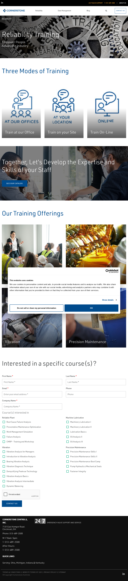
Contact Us (12, 504)
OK (91, 308)
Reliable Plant (8, 417)
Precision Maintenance (76, 447)
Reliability (6, 19)
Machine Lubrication (75, 417)
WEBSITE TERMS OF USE (32, 572)
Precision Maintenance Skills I (87, 345)
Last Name (71, 376)
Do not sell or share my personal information (36, 308)
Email (5, 388)
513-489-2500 (16, 533)
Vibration (6, 447)
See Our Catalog (14, 183)
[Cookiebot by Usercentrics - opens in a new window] (107, 271)
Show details (108, 300)
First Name (7, 376)
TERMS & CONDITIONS (12, 572)
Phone (69, 388)
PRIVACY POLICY (50, 572)
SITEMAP (62, 572)
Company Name (9, 400)
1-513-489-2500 (11, 542)
